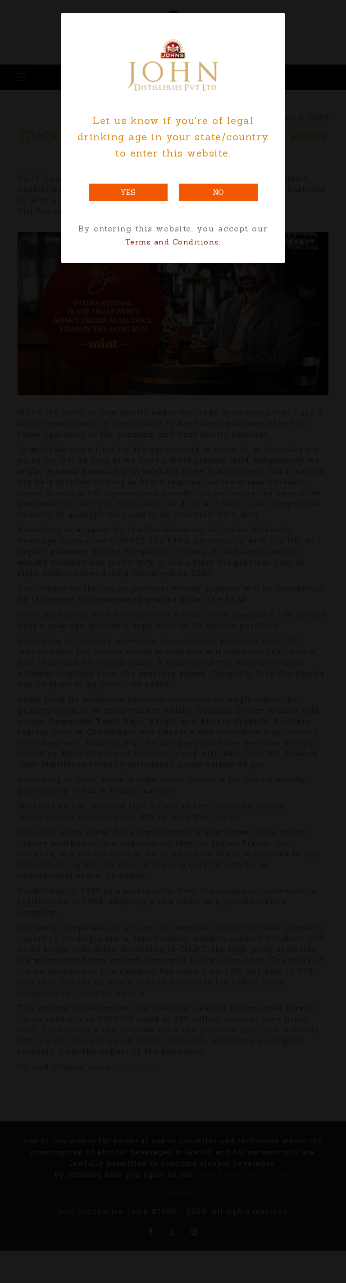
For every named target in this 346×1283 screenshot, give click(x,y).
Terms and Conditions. (173, 241)
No (218, 192)
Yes (128, 192)
